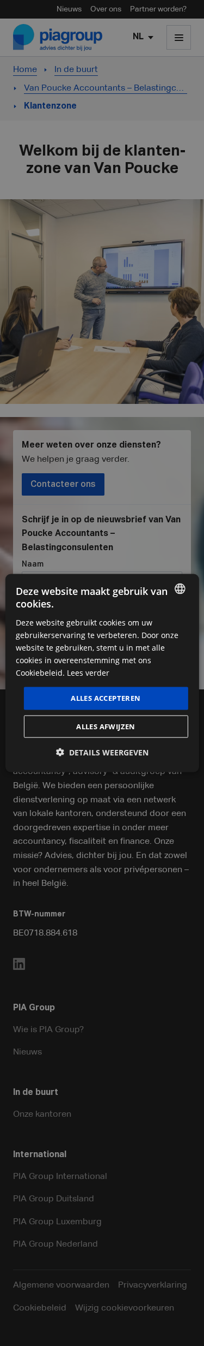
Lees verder (88, 673)
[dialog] (102, 673)
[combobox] (180, 588)
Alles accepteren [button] (105, 698)
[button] (102, 752)
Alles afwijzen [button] (105, 726)
